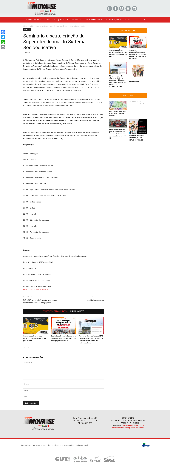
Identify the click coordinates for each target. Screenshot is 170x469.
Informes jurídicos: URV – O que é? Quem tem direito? (117, 113)
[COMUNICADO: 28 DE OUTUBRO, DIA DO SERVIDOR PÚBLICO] (138, 126)
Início (25, 26)
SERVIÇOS (49, 19)
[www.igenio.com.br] (146, 446)
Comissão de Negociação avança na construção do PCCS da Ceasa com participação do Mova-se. (63, 338)
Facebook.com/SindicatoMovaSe (35, 289)
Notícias (31, 26)
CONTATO (128, 19)
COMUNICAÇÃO (112, 19)
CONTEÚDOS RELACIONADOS (55, 311)
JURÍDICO (62, 19)
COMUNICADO (134, 81)
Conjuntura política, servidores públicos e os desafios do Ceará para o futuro (34, 338)
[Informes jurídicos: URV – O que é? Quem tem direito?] (118, 105)
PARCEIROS (77, 19)
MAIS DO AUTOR (77, 311)
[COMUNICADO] (138, 71)
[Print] (3, 47)
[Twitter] (3, 37)
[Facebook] (3, 32)
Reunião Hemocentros (95, 300)
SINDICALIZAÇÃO (92, 19)
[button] (144, 20)
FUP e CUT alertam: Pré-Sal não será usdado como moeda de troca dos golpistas (40, 301)
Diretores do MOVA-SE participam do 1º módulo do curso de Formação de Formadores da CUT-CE (117, 134)
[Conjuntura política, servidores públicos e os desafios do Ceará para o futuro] (35, 325)
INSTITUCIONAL (32, 19)
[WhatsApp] (3, 42)
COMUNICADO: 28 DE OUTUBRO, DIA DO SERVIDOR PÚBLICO (136, 138)
